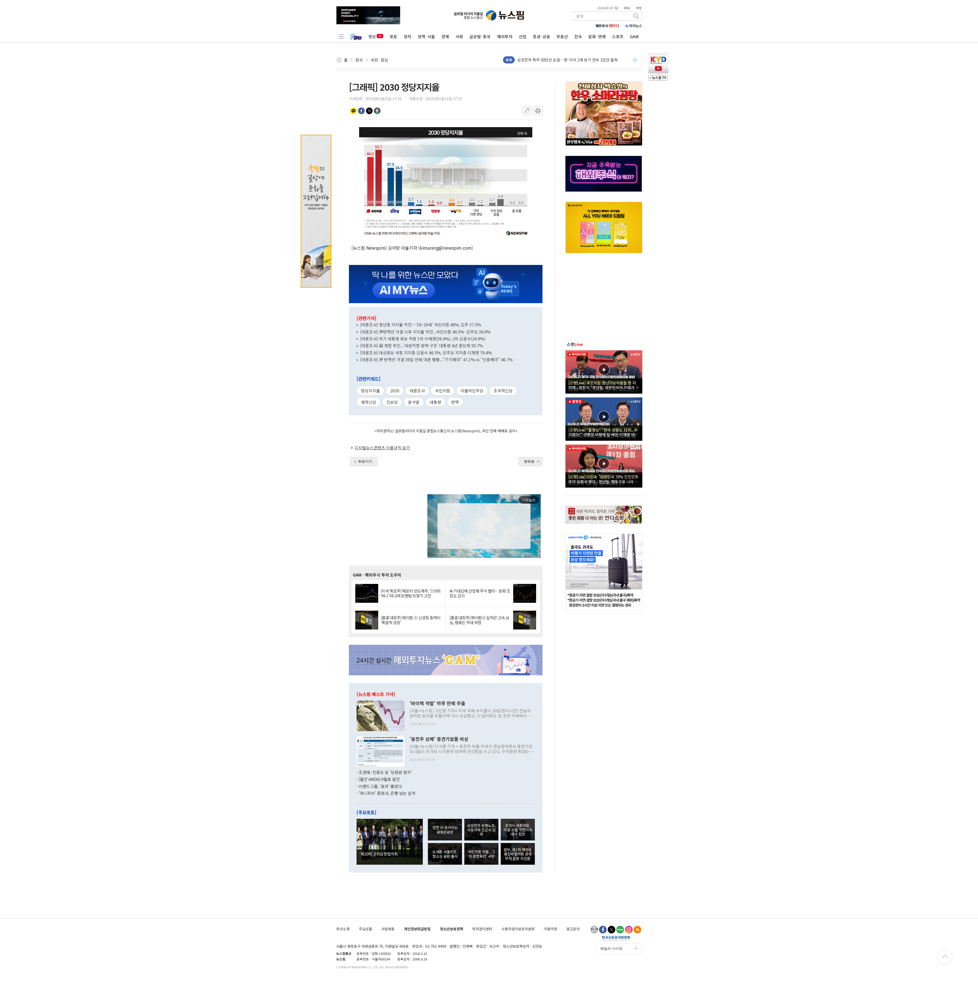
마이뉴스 (633, 25)
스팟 (575, 344)
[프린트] (537, 110)
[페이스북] (603, 929)
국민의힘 (442, 390)
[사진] (380, 715)
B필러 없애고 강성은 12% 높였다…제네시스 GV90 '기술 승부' (567, 63)
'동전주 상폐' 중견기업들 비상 (439, 739)
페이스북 (361, 111)
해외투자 (504, 36)
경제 (445, 36)
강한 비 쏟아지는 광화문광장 (445, 829)
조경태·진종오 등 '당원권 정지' (385, 772)
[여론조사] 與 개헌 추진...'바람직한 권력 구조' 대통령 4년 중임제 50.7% (421, 345)
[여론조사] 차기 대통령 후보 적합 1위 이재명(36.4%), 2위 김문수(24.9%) (422, 338)
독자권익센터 (482, 928)
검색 (637, 16)
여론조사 (417, 390)
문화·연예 (597, 36)
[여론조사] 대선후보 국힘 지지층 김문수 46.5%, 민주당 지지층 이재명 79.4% (426, 352)
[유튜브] (594, 929)
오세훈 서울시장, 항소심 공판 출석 (445, 854)
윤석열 (413, 402)
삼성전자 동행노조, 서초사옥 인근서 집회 (481, 830)
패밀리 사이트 (611, 948)
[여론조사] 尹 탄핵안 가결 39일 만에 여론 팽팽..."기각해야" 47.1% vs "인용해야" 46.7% (436, 359)
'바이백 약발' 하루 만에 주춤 (437, 703)
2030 (394, 390)
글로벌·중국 (480, 36)
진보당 (392, 402)
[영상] (603, 371)
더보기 (635, 60)
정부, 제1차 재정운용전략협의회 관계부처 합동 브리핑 (518, 854)
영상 (372, 36)
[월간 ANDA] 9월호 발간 (379, 779)
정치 (407, 36)
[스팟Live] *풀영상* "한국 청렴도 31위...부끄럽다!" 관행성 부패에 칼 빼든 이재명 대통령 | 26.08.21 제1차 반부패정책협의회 (603, 432)
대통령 (435, 402)
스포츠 (617, 36)
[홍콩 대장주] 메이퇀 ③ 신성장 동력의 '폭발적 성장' (410, 620)
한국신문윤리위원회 (616, 938)
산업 (522, 36)
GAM (634, 36)
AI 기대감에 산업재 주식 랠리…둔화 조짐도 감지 (480, 593)
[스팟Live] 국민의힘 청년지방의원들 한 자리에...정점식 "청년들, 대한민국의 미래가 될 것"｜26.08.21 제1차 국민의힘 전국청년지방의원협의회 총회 (603, 385)
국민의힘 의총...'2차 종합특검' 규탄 (481, 854)
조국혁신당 (503, 390)
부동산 (562, 36)
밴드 (377, 111)
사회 (459, 36)
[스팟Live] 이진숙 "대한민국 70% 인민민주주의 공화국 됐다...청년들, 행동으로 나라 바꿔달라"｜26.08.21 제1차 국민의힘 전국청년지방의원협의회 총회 (603, 479)
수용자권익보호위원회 (518, 928)
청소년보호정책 (451, 928)
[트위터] (611, 929)
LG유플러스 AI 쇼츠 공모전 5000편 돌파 (549, 56)
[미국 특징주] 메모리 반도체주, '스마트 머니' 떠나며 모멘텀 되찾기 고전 (411, 593)
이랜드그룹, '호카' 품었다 (380, 786)
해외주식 (607, 25)
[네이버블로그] (620, 929)
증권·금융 (541, 36)
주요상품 (365, 928)
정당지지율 (370, 390)
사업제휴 (388, 928)
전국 (578, 36)
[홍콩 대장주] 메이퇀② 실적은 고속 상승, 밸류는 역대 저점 (479, 620)
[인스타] (629, 929)
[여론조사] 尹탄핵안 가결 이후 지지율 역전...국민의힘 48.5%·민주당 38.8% (425, 332)
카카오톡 (353, 111)
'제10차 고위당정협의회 (379, 853)
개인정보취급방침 (417, 928)
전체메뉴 (341, 36)
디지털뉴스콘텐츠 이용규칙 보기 (382, 448)
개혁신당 (368, 402)
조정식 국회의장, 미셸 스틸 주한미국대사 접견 (518, 830)
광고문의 (573, 928)
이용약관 (550, 928)
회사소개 (342, 928)
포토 (393, 36)
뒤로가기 (365, 461)
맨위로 (529, 461)
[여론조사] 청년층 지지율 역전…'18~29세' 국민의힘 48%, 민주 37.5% (420, 324)
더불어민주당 (471, 390)
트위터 (369, 111)
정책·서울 (426, 36)
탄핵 (455, 402)
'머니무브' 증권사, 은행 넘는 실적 (387, 793)
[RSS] (637, 929)
